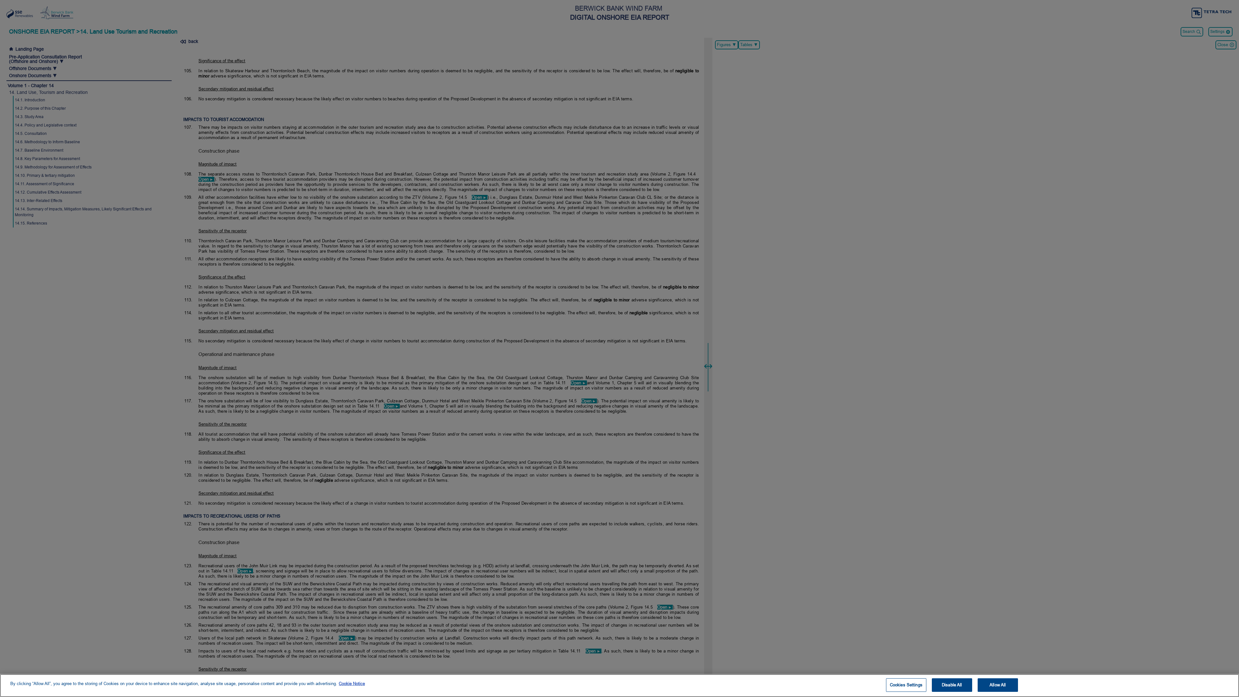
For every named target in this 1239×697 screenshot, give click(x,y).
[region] (619, 685)
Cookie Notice (352, 683)
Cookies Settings (906, 684)
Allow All (998, 684)
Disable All (952, 684)
